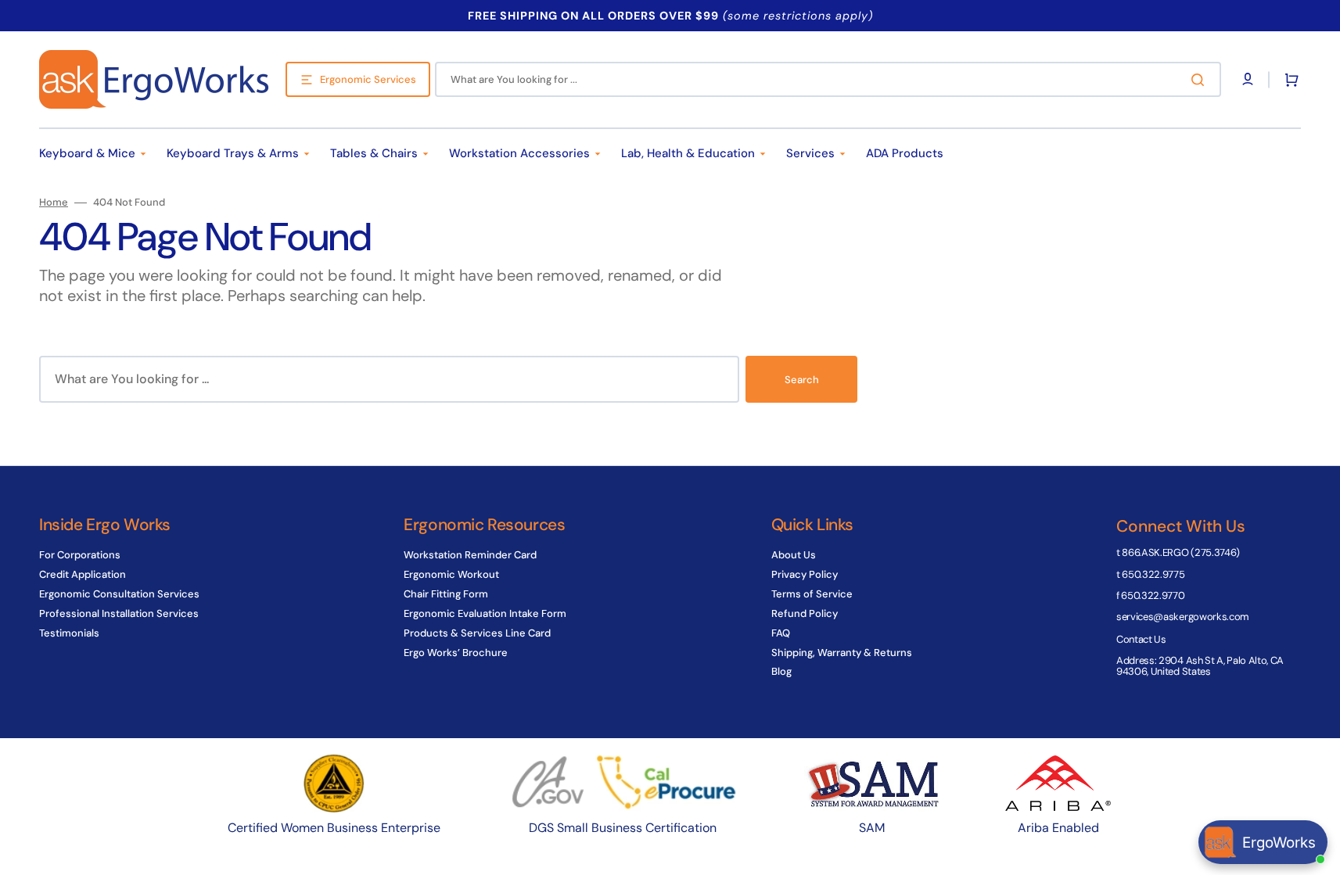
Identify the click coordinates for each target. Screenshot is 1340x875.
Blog (781, 671)
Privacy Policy (804, 574)
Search (802, 379)
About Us (793, 555)
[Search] (1200, 80)
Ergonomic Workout (451, 574)
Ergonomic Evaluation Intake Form (485, 613)
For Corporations (79, 555)
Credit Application (82, 574)
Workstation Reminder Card (470, 555)
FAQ (780, 633)
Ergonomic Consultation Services (119, 594)
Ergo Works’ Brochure (456, 652)
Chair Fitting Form (446, 594)
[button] (1288, 80)
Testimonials (69, 633)
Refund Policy (804, 613)
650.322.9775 (1153, 574)
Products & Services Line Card (477, 633)
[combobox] (828, 79)
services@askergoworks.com (1182, 616)
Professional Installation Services (119, 613)
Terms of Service (812, 594)
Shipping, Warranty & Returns (841, 652)
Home (53, 202)
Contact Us (1141, 639)
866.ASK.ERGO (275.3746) (1181, 552)
